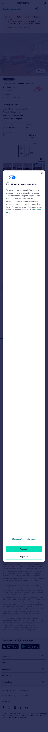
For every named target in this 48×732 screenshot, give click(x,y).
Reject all (24, 557)
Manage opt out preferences (24, 539)
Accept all (24, 549)
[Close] (41, 173)
